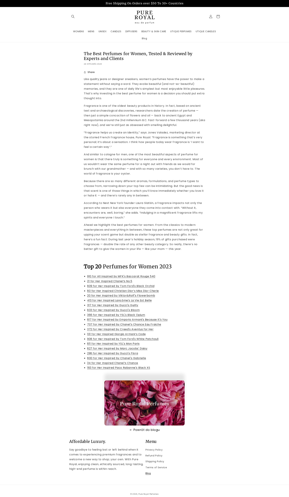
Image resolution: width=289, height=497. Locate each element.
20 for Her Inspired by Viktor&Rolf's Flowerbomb (121, 295)
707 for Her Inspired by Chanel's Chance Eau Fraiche (124, 324)
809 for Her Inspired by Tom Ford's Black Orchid (120, 286)
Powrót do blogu (146, 430)
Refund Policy (154, 455)
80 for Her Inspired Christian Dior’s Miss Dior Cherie (123, 291)
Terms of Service (156, 467)
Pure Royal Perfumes (148, 494)
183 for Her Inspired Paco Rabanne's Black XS (118, 368)
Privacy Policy (154, 449)
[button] (73, 16)
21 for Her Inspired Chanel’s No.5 (109, 281)
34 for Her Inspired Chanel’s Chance (112, 363)
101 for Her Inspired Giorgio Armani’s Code (116, 334)
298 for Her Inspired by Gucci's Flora (112, 353)
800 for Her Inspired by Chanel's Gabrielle (116, 358)
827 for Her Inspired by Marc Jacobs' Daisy (117, 348)
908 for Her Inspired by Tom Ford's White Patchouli (123, 339)
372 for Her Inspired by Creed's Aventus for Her (120, 329)
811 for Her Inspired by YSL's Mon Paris (113, 344)
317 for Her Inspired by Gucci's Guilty (112, 305)
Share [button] (91, 72)
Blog (148, 473)
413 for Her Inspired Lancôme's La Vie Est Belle (119, 300)
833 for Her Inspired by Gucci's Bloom (113, 310)
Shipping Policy (155, 461)
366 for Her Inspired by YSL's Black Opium (116, 315)
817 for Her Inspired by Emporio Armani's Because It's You (127, 319)
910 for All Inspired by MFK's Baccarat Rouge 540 (121, 276)
